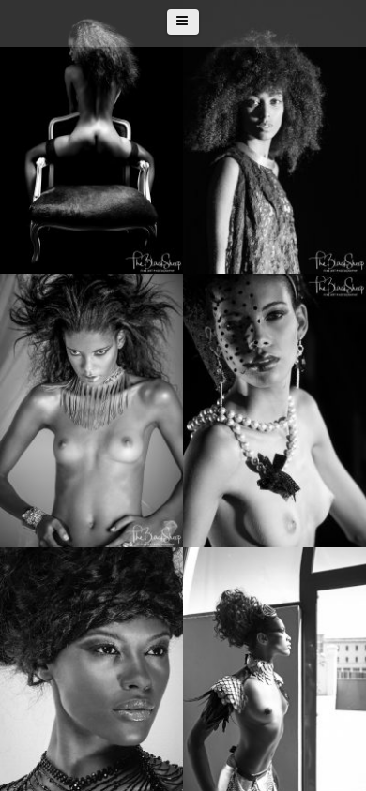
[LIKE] (255, 134)
